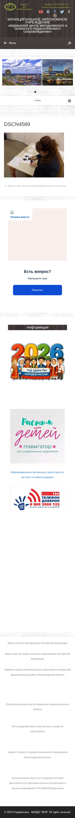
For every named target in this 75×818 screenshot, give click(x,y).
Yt (41, 12)
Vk (48, 12)
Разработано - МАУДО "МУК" (30, 812)
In (55, 16)
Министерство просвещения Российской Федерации (37, 643)
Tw (62, 12)
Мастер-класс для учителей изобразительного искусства (37, 186)
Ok (69, 12)
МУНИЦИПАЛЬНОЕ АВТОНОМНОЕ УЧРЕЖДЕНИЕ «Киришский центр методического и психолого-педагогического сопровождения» (37, 25)
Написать (37, 289)
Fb (55, 12)
